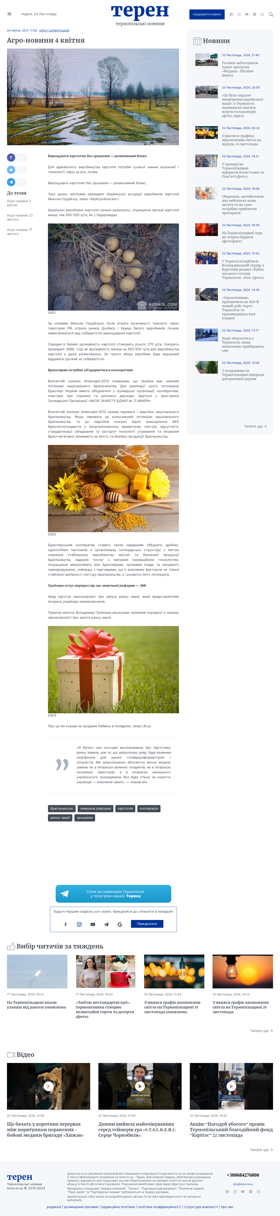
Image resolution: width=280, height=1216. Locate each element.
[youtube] (246, 14)
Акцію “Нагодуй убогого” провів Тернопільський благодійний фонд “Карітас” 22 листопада (231, 1129)
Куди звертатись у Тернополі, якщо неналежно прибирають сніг (243, 344)
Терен (140, 10)
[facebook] (231, 14)
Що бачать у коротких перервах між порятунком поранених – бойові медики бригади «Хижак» (45, 1129)
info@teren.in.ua (243, 1184)
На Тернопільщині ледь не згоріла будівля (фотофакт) (242, 237)
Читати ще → (255, 426)
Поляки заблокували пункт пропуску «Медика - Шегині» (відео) (240, 69)
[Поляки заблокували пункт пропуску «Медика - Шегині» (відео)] (206, 65)
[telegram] (254, 14)
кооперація (149, 808)
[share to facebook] (17, 157)
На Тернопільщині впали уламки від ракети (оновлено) (36, 1005)
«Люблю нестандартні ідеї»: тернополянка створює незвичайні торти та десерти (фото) (105, 1009)
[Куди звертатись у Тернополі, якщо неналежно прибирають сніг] (206, 341)
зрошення (85, 818)
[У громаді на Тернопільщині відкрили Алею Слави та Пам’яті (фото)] (206, 166)
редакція (54, 1207)
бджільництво (61, 808)
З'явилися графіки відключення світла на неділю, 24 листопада (241, 140)
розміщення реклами (81, 1207)
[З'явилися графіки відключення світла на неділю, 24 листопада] (206, 136)
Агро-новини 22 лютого (20, 217)
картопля (125, 808)
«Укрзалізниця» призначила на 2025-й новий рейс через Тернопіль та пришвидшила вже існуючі (240, 308)
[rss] (262, 14)
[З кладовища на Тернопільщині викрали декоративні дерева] (206, 371)
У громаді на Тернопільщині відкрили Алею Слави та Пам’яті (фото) (243, 170)
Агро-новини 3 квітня (19, 203)
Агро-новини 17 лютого (19, 232)
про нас (227, 1207)
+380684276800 (243, 1175)
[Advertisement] (23, 300)
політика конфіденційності (159, 1207)
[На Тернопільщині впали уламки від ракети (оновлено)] (37, 972)
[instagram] (239, 14)
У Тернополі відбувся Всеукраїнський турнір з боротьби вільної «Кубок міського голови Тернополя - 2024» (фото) (243, 269)
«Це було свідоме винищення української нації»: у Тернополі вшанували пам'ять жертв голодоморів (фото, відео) (242, 105)
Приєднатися (147, 924)
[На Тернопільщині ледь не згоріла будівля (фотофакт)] (206, 233)
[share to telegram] (17, 182)
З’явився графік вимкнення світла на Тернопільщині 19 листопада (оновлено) (172, 1007)
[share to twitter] (17, 170)
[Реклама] (113, 894)
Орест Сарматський (54, 30)
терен (20, 1177)
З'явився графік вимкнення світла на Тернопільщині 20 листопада (241, 1007)
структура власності (201, 1207)
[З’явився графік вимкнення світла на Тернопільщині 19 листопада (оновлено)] (174, 972)
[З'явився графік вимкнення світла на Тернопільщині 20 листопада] (243, 972)
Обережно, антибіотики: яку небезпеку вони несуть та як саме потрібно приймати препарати (243, 204)
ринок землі (60, 818)
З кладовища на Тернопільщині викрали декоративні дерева (243, 375)
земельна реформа (95, 808)
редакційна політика (118, 1207)
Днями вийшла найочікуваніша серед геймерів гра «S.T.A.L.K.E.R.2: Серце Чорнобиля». (137, 1129)
